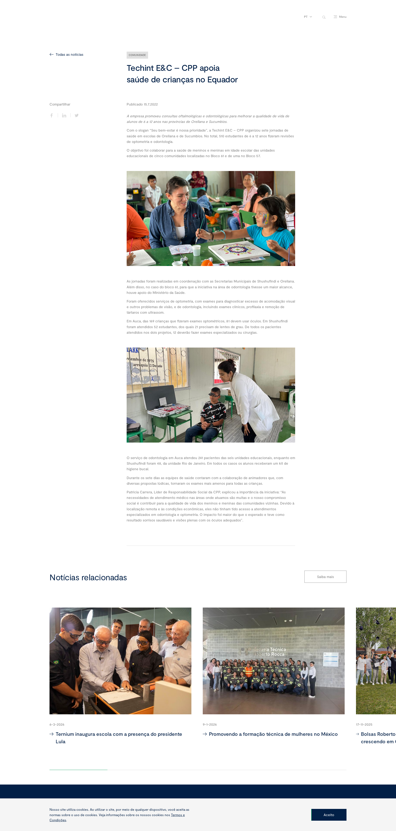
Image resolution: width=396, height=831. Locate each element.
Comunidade (137, 54)
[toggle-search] (323, 17)
